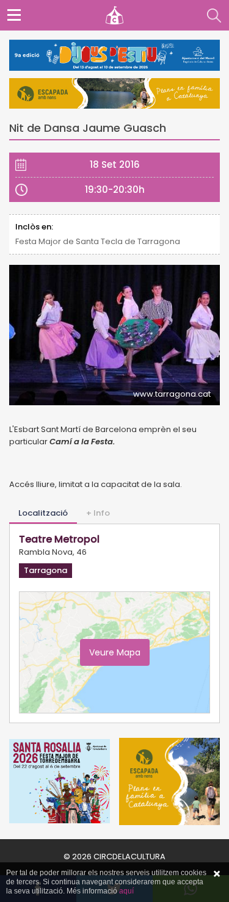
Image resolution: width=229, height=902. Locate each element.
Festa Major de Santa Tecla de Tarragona (97, 241)
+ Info (98, 513)
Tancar (217, 874)
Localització (43, 513)
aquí (126, 891)
